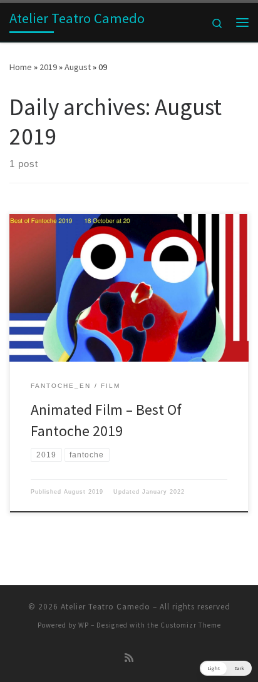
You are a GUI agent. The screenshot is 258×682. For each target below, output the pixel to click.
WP (83, 625)
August (77, 67)
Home (20, 67)
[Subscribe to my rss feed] (129, 658)
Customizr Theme (190, 625)
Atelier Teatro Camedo (105, 606)
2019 (48, 67)
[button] (226, 668)
